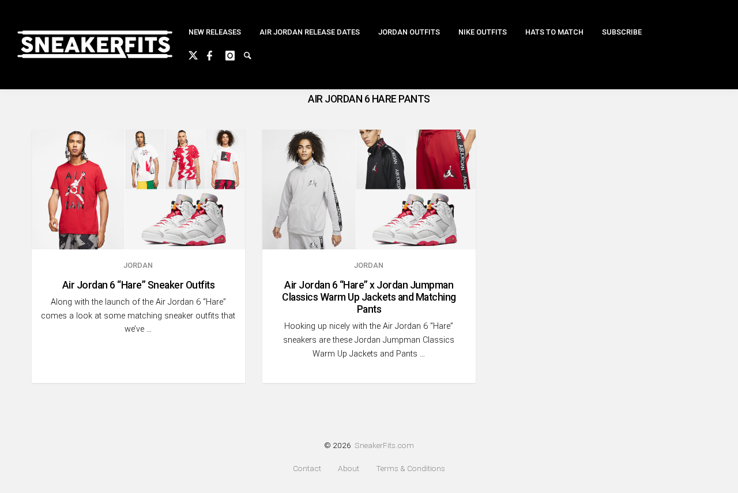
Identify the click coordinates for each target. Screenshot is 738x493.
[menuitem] (214, 32)
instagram (234, 54)
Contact (307, 468)
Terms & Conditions (410, 468)
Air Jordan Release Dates (309, 32)
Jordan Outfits (409, 32)
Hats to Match (554, 32)
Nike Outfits (482, 32)
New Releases (215, 32)
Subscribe (622, 32)
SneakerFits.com (384, 445)
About (348, 468)
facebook (216, 54)
